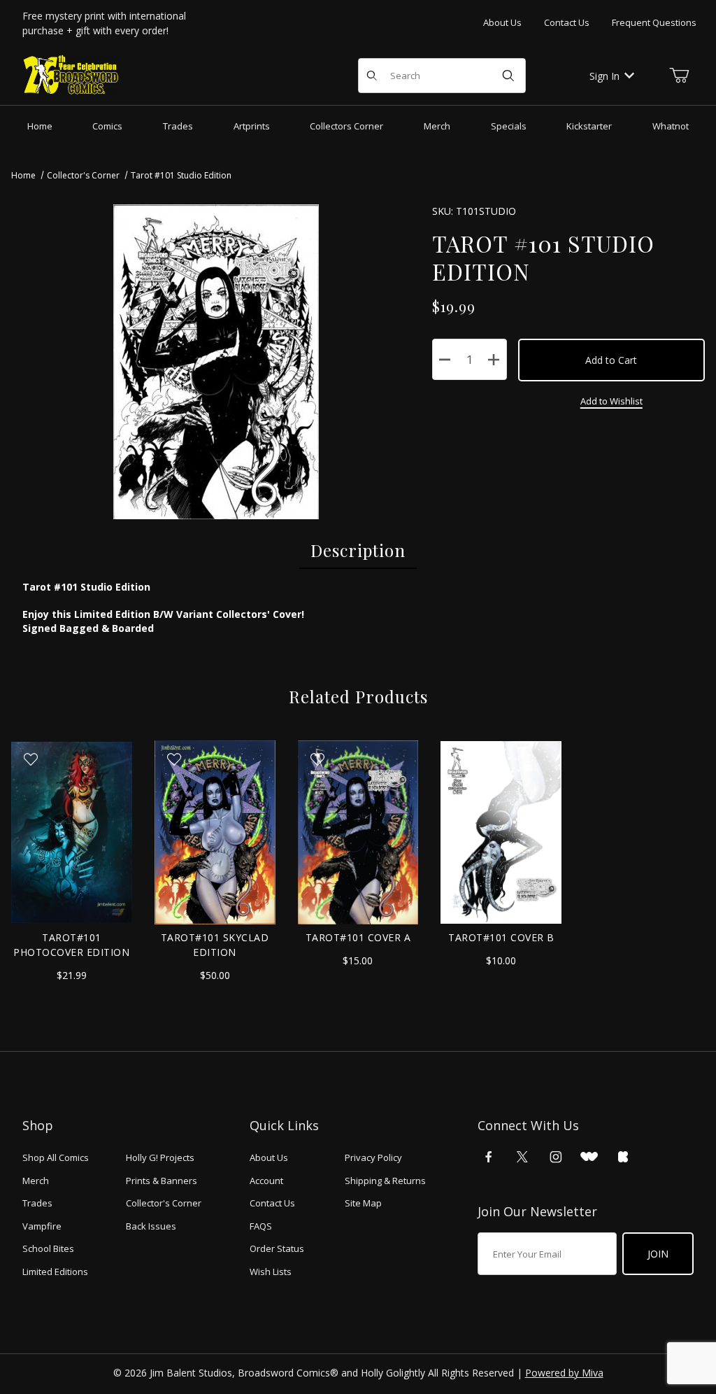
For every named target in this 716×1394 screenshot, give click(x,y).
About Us (502, 22)
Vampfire (42, 1226)
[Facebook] (489, 1157)
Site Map (363, 1203)
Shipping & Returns (385, 1180)
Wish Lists (271, 1271)
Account (266, 1180)
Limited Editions (55, 1271)
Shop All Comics (55, 1157)
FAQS (261, 1226)
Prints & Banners (161, 1180)
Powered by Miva (564, 1372)
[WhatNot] (589, 1157)
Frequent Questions (654, 22)
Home (23, 175)
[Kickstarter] (623, 1157)
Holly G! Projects (160, 1157)
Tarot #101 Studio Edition (181, 175)
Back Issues (151, 1226)
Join (657, 1253)
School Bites (48, 1248)
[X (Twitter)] (522, 1157)
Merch (35, 1180)
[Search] (508, 75)
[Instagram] (556, 1157)
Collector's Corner (83, 175)
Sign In (604, 76)
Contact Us (566, 22)
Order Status (277, 1248)
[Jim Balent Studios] (71, 74)
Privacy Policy (373, 1157)
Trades (37, 1203)
